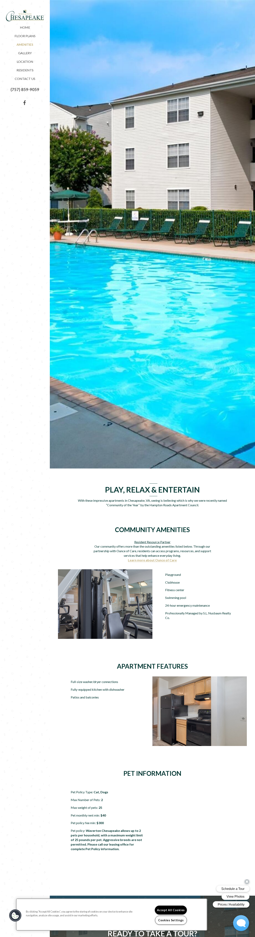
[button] (24, 89)
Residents (25, 70)
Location (25, 61)
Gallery (25, 53)
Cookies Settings (171, 920)
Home (25, 27)
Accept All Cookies (171, 910)
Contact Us (25, 79)
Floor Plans (25, 36)
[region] (111, 914)
